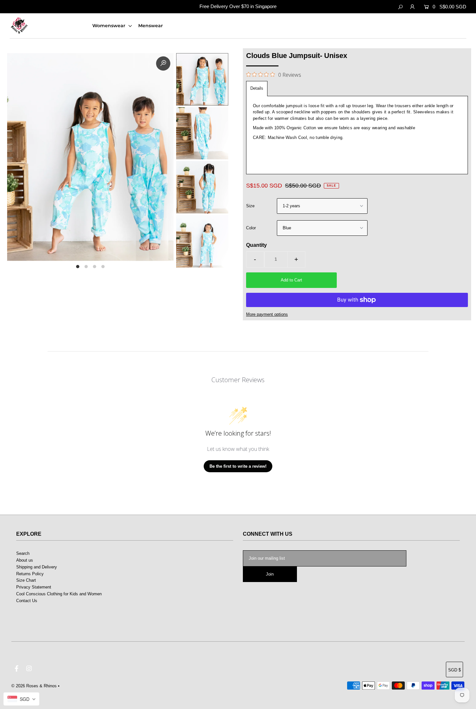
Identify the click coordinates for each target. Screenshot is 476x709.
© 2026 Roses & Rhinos (34, 685)
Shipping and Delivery (36, 567)
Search (22, 553)
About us (24, 560)
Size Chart (26, 580)
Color (251, 227)
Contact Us (26, 600)
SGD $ (454, 670)
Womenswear (109, 26)
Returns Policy (30, 573)
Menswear (150, 26)
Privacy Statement (33, 587)
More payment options (267, 314)
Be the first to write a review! (238, 466)
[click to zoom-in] (163, 63)
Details (256, 88)
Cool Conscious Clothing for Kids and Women (59, 593)
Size (250, 205)
